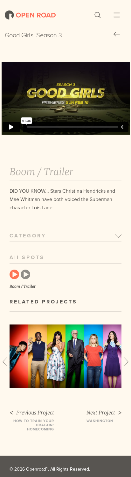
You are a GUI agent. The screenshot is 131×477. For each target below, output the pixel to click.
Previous (5, 361)
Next (126, 361)
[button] (97, 15)
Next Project (100, 413)
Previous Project (35, 413)
